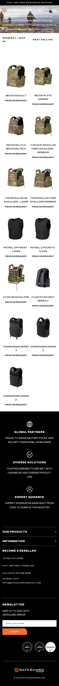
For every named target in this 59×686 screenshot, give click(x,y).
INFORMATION (13, 541)
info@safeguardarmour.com (21, 582)
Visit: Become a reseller (18, 565)
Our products (14, 531)
